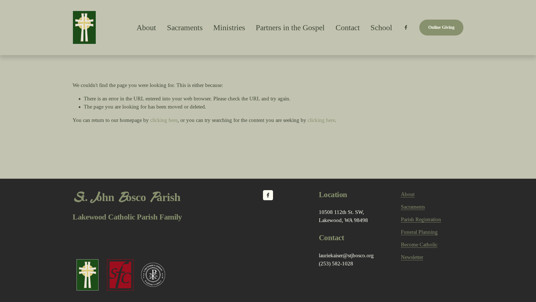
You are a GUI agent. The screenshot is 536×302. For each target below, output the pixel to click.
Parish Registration (421, 219)
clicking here (164, 120)
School (381, 27)
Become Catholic (419, 244)
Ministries (229, 27)
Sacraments (185, 27)
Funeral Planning (419, 232)
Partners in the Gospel (290, 27)
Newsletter (412, 257)
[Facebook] (406, 27)
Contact (348, 27)
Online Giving (441, 27)
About (408, 194)
